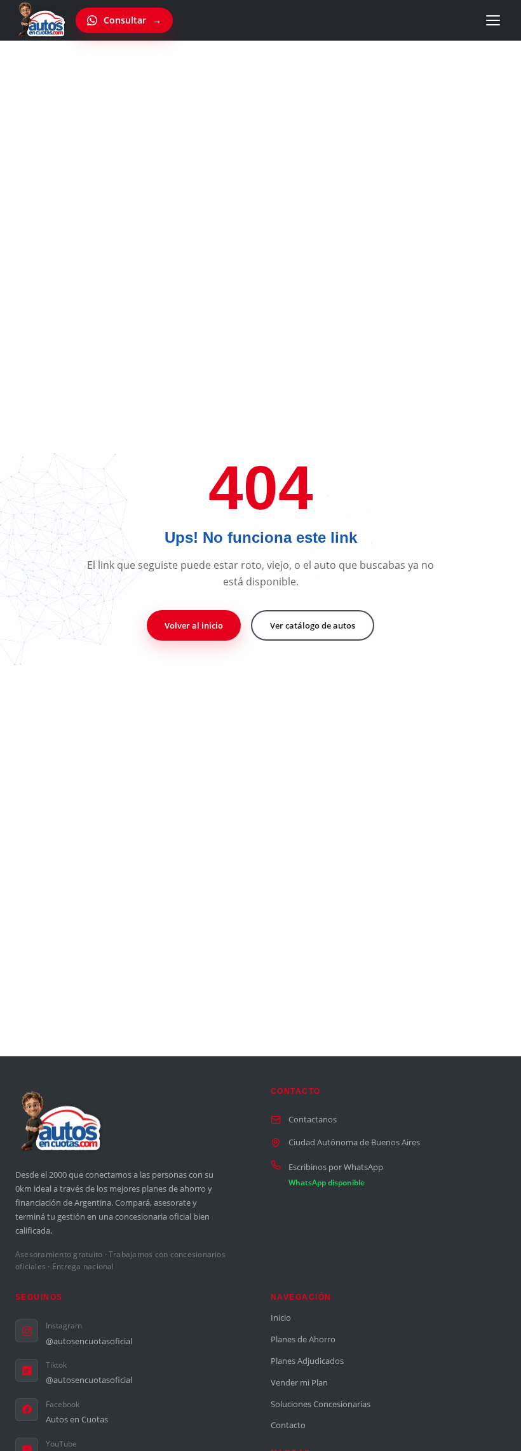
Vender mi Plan (299, 1382)
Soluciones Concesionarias (320, 1404)
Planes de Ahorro (303, 1339)
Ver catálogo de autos (312, 625)
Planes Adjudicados (307, 1360)
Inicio (281, 1317)
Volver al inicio (194, 625)
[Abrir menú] (493, 20)
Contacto (288, 1425)
